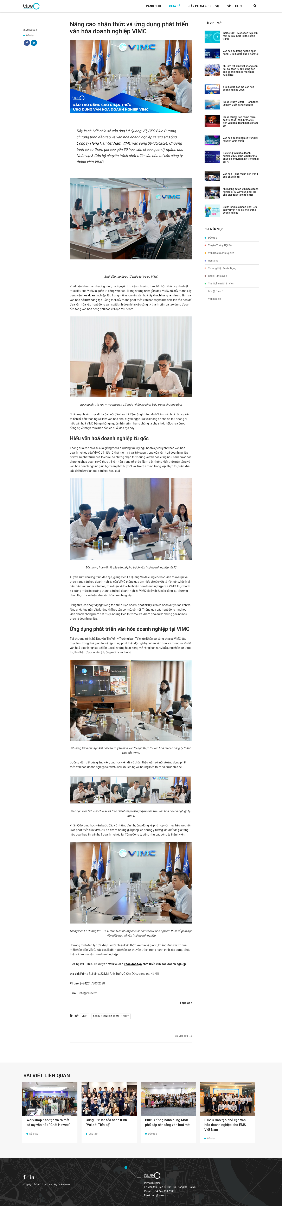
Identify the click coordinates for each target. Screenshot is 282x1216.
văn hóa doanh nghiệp (91, 295)
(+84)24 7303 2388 (163, 1191)
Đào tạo (30, 35)
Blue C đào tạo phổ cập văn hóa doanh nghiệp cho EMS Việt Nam (225, 1125)
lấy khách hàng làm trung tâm (168, 295)
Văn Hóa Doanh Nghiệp (220, 253)
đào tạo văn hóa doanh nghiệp (111, 1016)
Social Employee (217, 276)
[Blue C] (31, 6)
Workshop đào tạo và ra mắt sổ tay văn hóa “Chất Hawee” (48, 1122)
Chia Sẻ (174, 6)
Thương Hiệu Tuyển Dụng (221, 268)
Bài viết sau (182, 1035)
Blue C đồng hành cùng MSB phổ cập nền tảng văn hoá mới (167, 1122)
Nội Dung (212, 260)
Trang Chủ (152, 6)
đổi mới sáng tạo (91, 300)
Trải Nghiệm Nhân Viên (220, 283)
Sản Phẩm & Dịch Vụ (203, 6)
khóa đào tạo (133, 964)
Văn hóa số (214, 298)
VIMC (84, 1016)
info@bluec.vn (160, 1195)
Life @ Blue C (215, 291)
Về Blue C (234, 6)
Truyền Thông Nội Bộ (219, 245)
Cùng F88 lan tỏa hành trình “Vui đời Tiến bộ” (106, 1122)
